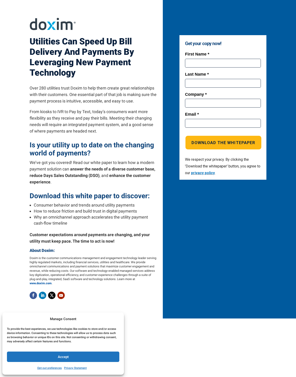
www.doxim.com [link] (41, 283)
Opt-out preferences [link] (49, 368)
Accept (63, 357)
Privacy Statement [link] (75, 368)
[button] (33, 295)
